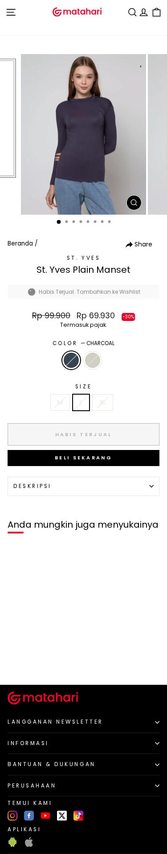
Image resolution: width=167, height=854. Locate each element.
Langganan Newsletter (55, 721)
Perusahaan (32, 785)
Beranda (20, 243)
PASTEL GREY (93, 360)
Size (83, 386)
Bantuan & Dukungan (52, 764)
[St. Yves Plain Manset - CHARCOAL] (17, 663)
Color (83, 343)
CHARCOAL (71, 360)
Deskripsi (32, 486)
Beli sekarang (83, 457)
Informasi (28, 743)
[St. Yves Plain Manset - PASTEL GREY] (27, 663)
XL (102, 402)
